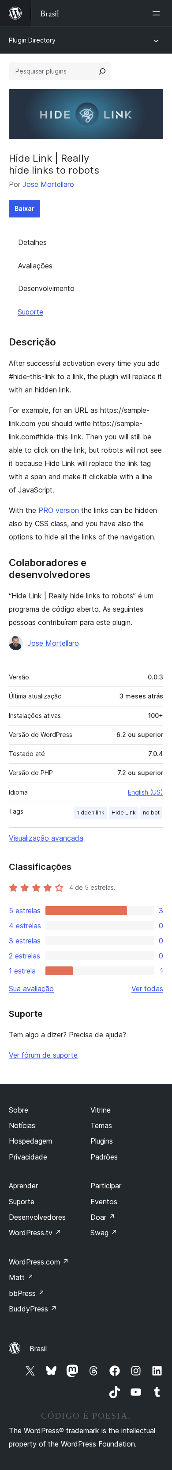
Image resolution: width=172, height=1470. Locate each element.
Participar (105, 1185)
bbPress (27, 1293)
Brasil (38, 1348)
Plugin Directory (32, 40)
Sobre (18, 1109)
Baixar (24, 208)
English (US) (145, 792)
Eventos (103, 1201)
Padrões (104, 1156)
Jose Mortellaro (48, 184)
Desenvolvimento (46, 288)
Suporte (30, 311)
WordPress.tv (35, 1232)
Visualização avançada (46, 838)
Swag (103, 1232)
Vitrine (100, 1109)
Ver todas (147, 988)
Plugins (101, 1140)
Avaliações (35, 265)
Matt (21, 1277)
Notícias (22, 1125)
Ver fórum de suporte (43, 1055)
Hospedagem (30, 1140)
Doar (102, 1217)
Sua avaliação (31, 988)
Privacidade (28, 1156)
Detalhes (32, 242)
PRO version (58, 510)
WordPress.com (39, 1261)
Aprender (23, 1185)
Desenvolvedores (37, 1217)
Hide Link (124, 812)
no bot (151, 812)
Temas (101, 1125)
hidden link (90, 812)
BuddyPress (33, 1308)
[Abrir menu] (158, 13)
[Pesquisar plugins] (102, 71)
